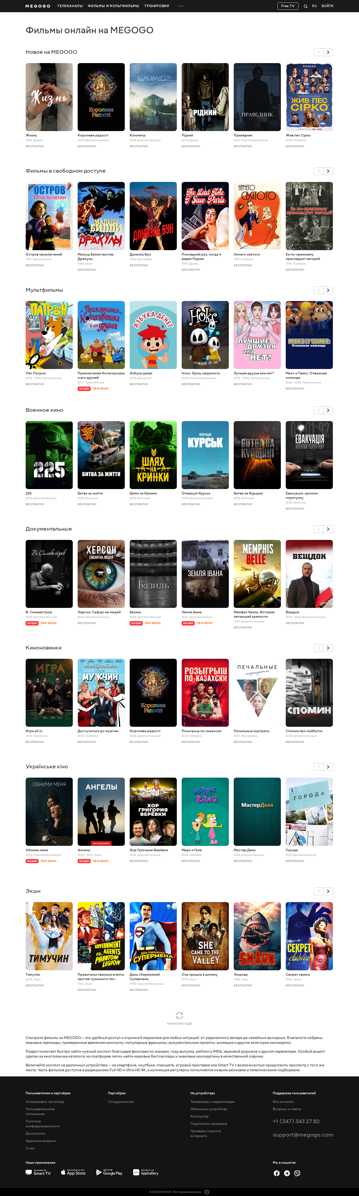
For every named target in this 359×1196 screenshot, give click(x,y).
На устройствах (202, 1093)
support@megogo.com (303, 1135)
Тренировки (156, 6)
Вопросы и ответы (287, 1109)
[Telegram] (287, 1173)
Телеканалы (70, 6)
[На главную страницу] (38, 6)
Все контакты (283, 1102)
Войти (327, 6)
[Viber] (297, 1173)
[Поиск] (305, 6)
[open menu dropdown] (180, 6)
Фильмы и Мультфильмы (113, 6)
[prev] (319, 52)
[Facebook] (277, 1173)
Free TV (288, 6)
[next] (328, 52)
